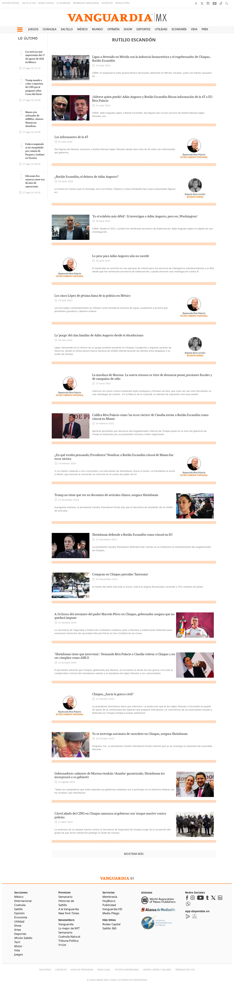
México (82, 29)
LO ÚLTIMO (28, 38)
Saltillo (67, 29)
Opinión (113, 29)
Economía (179, 29)
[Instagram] (208, 3)
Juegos (33, 29)
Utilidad (161, 29)
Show (128, 29)
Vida (194, 29)
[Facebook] (196, 3)
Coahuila (49, 29)
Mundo (97, 29)
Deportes (143, 29)
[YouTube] (214, 3)
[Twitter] (202, 3)
